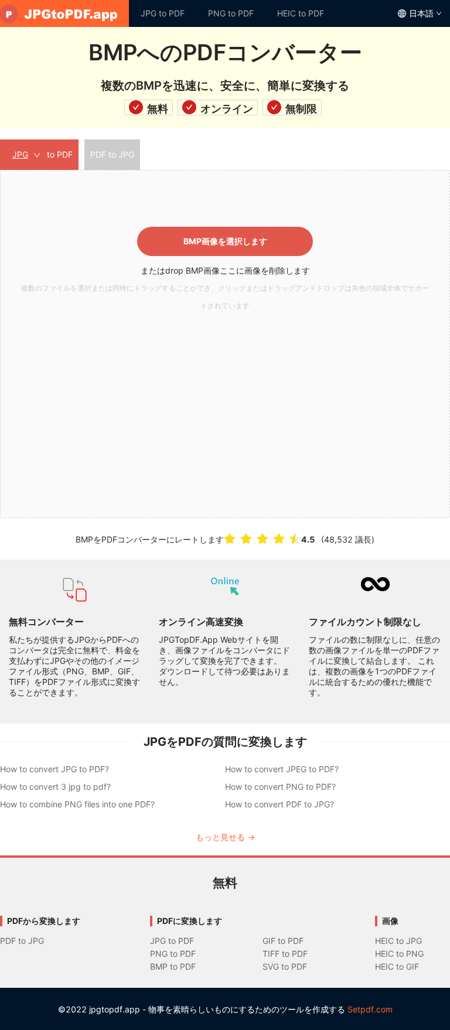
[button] (225, 344)
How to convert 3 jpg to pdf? (55, 787)
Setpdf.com (370, 1009)
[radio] (230, 539)
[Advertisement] (225, 402)
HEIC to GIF (397, 966)
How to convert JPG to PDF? (54, 769)
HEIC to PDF (300, 13)
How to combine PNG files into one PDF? (77, 804)
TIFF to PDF (285, 954)
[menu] (225, 13)
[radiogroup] (262, 539)
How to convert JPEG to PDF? (282, 769)
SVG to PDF (284, 966)
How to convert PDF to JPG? (279, 804)
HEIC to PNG (399, 954)
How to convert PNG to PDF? (280, 787)
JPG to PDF (163, 13)
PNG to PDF (231, 13)
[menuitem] (64, 13)
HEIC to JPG (398, 941)
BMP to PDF (173, 966)
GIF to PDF (283, 941)
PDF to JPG (22, 941)
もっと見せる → (225, 837)
